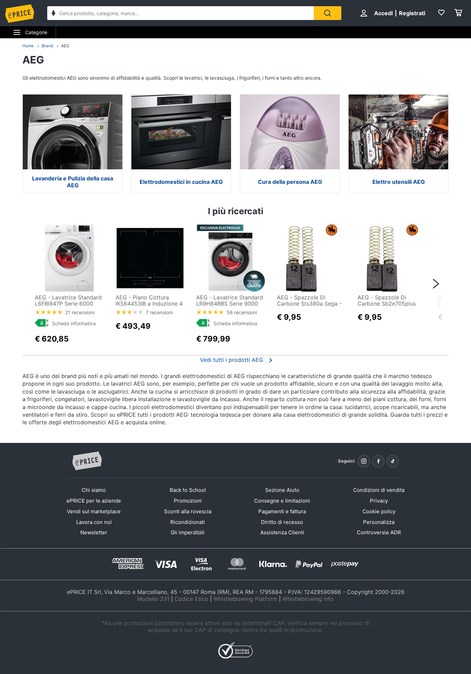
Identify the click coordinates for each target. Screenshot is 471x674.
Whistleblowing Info (308, 598)
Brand (47, 45)
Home (28, 45)
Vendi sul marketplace (94, 511)
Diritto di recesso (282, 522)
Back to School (188, 490)
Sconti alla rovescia (187, 511)
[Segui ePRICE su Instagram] (364, 461)
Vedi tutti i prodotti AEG (231, 359)
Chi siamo (94, 490)
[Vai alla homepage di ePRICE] (87, 461)
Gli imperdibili (187, 532)
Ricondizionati (187, 522)
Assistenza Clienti (282, 532)
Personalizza (378, 522)
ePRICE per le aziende (94, 500)
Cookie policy (378, 511)
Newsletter (93, 532)
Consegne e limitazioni (282, 500)
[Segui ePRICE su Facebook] (378, 461)
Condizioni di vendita (378, 490)
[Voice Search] (53, 14)
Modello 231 (153, 598)
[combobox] (180, 13)
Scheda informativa (74, 323)
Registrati (412, 13)
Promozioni (188, 500)
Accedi (383, 13)
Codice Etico (191, 598)
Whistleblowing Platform (245, 598)
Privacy (379, 500)
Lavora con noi (94, 522)
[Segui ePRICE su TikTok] (393, 461)
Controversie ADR (379, 532)
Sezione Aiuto (282, 490)
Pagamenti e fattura (282, 511)
